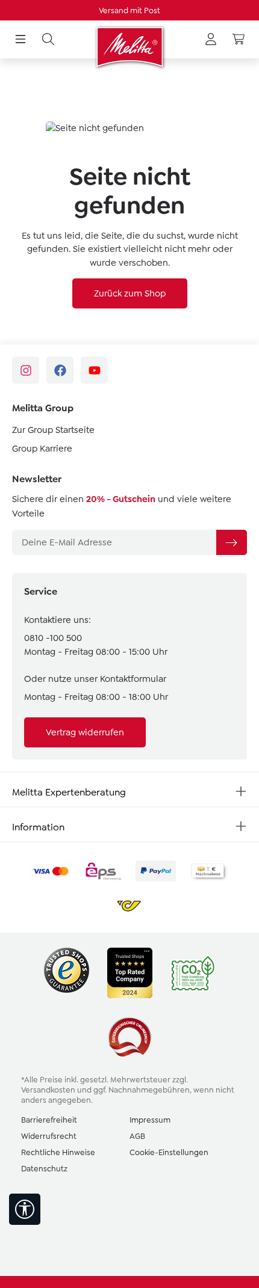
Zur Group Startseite (53, 430)
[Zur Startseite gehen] (129, 47)
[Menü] (20, 39)
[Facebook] (59, 370)
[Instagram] (25, 370)
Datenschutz (44, 1169)
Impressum (150, 1120)
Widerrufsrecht (48, 1136)
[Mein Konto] (210, 39)
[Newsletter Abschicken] (231, 542)
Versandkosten (48, 1090)
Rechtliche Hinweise (58, 1152)
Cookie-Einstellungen (169, 1152)
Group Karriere (42, 449)
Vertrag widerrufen (85, 732)
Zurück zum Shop (130, 293)
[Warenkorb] (238, 39)
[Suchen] (48, 39)
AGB (137, 1136)
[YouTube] (94, 370)
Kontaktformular (133, 679)
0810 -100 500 (53, 638)
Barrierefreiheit (49, 1120)
